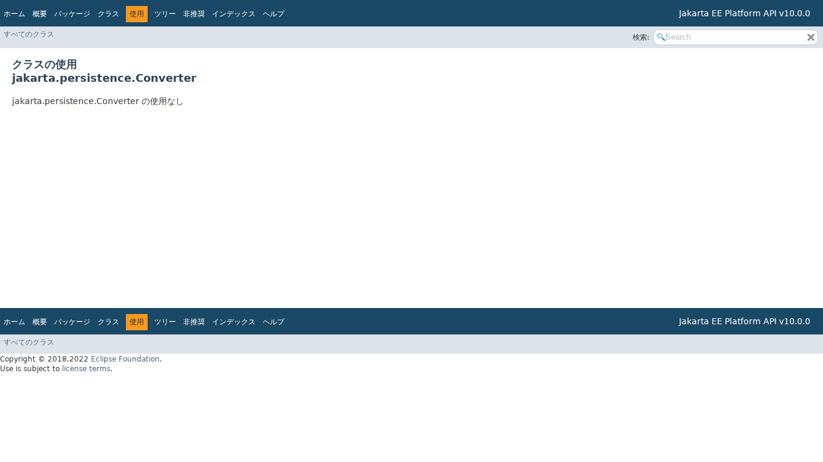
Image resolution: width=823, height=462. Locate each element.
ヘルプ (273, 14)
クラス (108, 14)
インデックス (233, 14)
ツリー (165, 14)
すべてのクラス (29, 34)
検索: (641, 37)
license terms (86, 369)
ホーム (14, 14)
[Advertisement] (373, 203)
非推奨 (194, 14)
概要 (40, 14)
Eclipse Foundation (125, 359)
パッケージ (72, 14)
